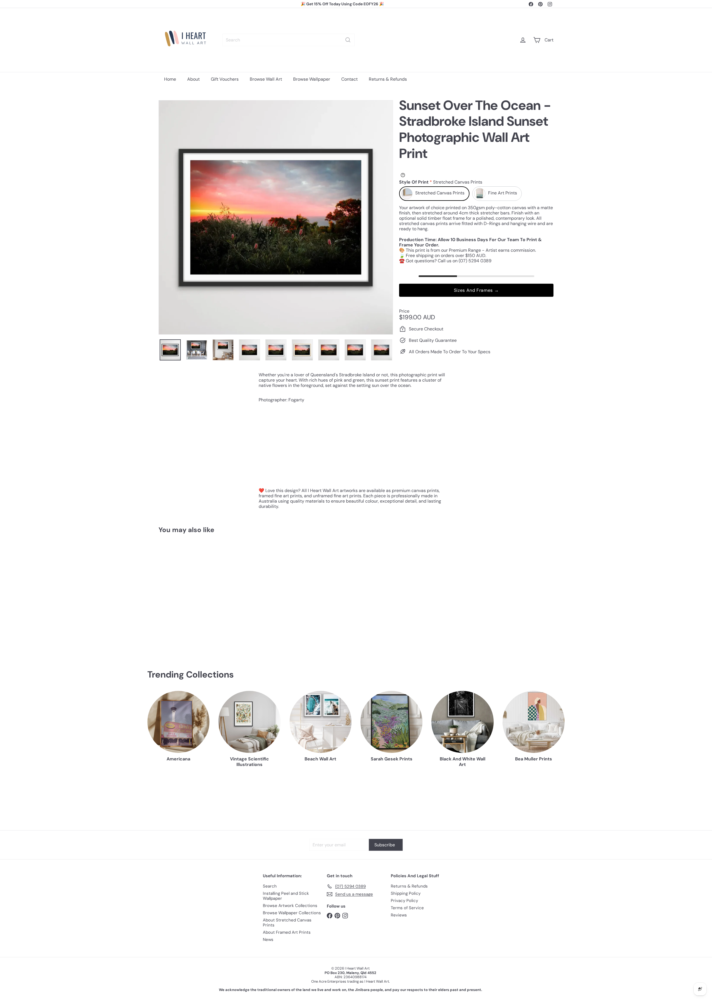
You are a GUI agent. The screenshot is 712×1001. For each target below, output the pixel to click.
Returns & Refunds (388, 79)
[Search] (348, 40)
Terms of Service (407, 908)
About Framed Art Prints (287, 932)
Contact (349, 79)
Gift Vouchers (225, 79)
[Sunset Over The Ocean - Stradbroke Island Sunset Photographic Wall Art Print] (189, 593)
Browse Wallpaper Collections (292, 913)
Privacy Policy (404, 900)
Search (270, 886)
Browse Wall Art (266, 79)
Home (170, 79)
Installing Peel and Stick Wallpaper (286, 896)
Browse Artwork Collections (290, 905)
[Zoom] (276, 217)
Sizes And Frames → (476, 290)
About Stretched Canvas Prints (287, 922)
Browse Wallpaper (311, 79)
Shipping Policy (406, 893)
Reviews (399, 915)
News (268, 939)
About (193, 79)
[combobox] (288, 40)
